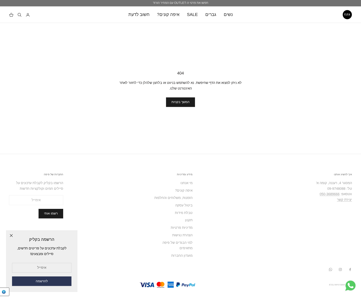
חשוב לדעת (138, 14)
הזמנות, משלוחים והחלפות (173, 198)
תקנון (189, 220)
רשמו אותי (51, 213)
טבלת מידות (184, 213)
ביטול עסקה (184, 205)
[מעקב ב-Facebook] (350, 269)
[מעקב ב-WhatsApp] (330, 269)
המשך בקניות (180, 102)
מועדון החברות (182, 255)
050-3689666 (330, 194)
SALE (192, 14)
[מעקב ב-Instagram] (340, 269)
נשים (228, 14)
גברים (210, 14)
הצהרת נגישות (182, 235)
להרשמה (42, 281)
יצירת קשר (344, 200)
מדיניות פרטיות (182, 228)
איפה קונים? (168, 14)
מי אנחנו (186, 183)
